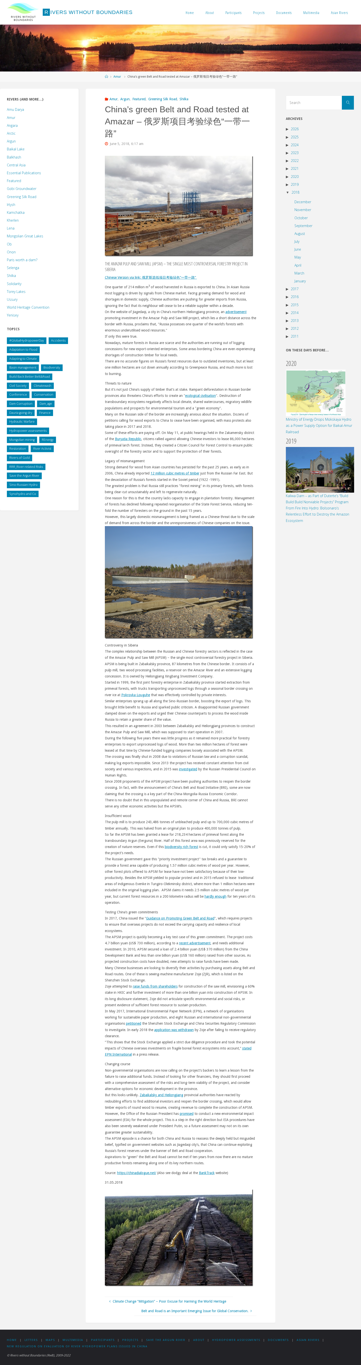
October (301, 218)
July (296, 241)
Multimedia (311, 12)
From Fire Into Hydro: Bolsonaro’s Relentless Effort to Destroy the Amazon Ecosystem (317, 514)
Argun (125, 99)
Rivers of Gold (19, 458)
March (299, 273)
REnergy (48, 440)
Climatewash (42, 386)
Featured (139, 99)
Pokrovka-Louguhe (135, 695)
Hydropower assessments (28, 431)
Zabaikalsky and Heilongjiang (161, 1095)
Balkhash (14, 157)
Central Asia (16, 165)
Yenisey (12, 315)
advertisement (236, 312)
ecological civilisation (200, 396)
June (297, 249)
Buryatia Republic (128, 439)
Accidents (58, 340)
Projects (259, 12)
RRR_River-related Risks (26, 467)
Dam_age (46, 404)
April (297, 265)
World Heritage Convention (28, 307)
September (303, 225)
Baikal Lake (16, 149)
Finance (45, 413)
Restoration (17, 448)
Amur (117, 76)
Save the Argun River (24, 476)
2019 (295, 184)
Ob (9, 244)
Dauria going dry (20, 413)
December (302, 202)
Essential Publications (24, 173)
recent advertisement (194, 943)
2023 (295, 152)
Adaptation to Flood (23, 349)
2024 (295, 145)
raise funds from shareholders (155, 986)
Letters (31, 1340)
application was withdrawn (174, 1030)
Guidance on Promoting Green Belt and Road (180, 918)
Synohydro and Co (22, 494)
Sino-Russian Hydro (23, 485)
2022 (295, 160)
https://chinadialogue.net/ (136, 1173)
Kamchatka (16, 212)
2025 (295, 137)
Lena (10, 228)
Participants (233, 12)
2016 (295, 296)
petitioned (133, 1023)
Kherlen (13, 220)
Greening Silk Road (162, 99)
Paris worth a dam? (22, 260)
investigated (188, 769)
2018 (295, 192)
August (299, 233)
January (300, 281)
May (297, 257)
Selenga (13, 267)
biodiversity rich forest (181, 847)
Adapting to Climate (23, 359)
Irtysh (11, 204)
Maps (50, 1340)
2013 (295, 320)
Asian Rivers (339, 12)
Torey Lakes (16, 291)
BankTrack (207, 1173)
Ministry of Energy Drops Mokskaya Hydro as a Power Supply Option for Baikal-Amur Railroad (319, 425)
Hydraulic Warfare (22, 421)
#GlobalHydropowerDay (26, 340)
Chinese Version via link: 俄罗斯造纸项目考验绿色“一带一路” (151, 277)
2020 (295, 176)
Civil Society (18, 386)
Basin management (22, 367)
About (210, 12)
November (302, 209)
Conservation (43, 394)
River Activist (42, 448)
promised (187, 1114)
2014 (295, 312)
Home (190, 12)
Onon (11, 252)
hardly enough (215, 896)
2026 (295, 129)
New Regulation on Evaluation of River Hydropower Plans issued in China (77, 1346)
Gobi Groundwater (21, 188)
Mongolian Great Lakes (25, 236)
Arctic (11, 133)
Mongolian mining (22, 440)
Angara (12, 125)
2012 (295, 328)
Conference (18, 394)
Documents (284, 12)
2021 (295, 168)
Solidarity (14, 283)
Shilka (184, 99)
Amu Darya (15, 109)
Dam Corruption (20, 404)
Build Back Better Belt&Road (29, 376)
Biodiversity (51, 367)
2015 (295, 304)
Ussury (12, 299)
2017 (295, 289)
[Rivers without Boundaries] (23, 12)
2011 (295, 336)
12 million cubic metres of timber (175, 473)
